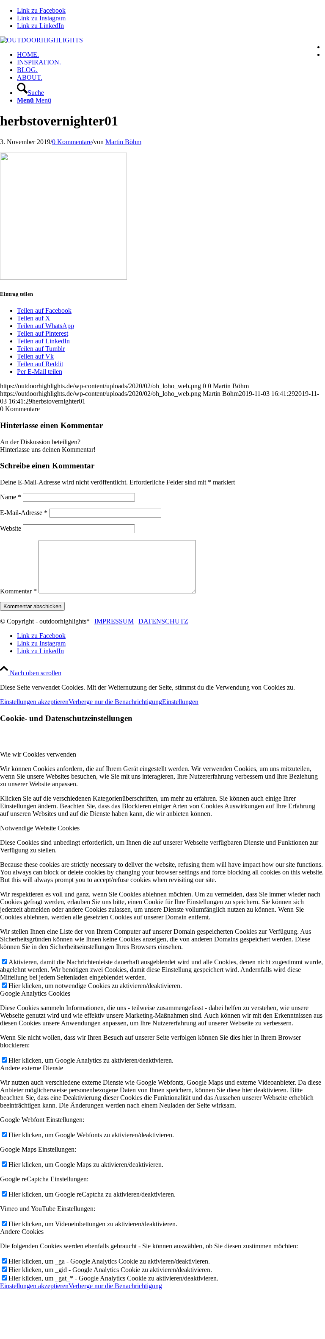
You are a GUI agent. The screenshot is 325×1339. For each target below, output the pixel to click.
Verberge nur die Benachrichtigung (115, 701)
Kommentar (18, 591)
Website (10, 528)
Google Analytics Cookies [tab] (35, 993)
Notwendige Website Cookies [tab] (40, 828)
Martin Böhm (123, 141)
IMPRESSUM (114, 621)
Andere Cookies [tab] (22, 1231)
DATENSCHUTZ (163, 621)
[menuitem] (171, 54)
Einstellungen (180, 701)
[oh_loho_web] (41, 40)
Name (10, 497)
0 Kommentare (72, 141)
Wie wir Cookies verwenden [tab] (38, 754)
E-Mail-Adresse (23, 512)
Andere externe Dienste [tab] (31, 1068)
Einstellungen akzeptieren (34, 701)
